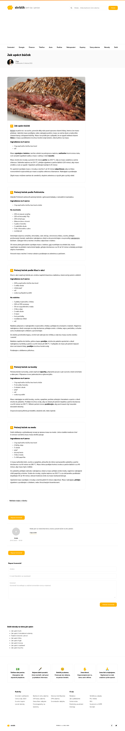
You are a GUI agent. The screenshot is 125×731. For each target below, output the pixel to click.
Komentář (13, 583)
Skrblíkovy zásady (96, 696)
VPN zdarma (55, 698)
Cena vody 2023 (20, 698)
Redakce (72, 696)
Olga (17, 61)
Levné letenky (20, 704)
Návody (107, 47)
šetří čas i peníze (32, 8)
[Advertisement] (62, 29)
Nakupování (71, 47)
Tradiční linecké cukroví (19, 636)
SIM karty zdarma (39, 698)
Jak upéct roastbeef (18, 645)
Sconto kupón (20, 701)
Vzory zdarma (95, 47)
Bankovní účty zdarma (40, 696)
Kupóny (82, 47)
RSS (91, 701)
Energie (21, 47)
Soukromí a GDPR (96, 704)
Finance (32, 47)
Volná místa (74, 701)
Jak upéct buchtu (17, 648)
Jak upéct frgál (16, 640)
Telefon (42, 47)
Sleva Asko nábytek (39, 701)
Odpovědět (33, 532)
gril (50, 245)
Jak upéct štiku (16, 638)
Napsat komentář (16, 517)
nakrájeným (75, 238)
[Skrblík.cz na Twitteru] (116, 725)
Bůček (12, 131)
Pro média (93, 698)
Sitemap (72, 707)
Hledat (113, 8)
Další (116, 47)
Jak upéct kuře (16, 631)
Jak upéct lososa (17, 643)
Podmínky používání (76, 704)
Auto (50, 47)
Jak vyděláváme (75, 698)
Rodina (59, 47)
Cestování (10, 47)
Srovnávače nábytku (58, 701)
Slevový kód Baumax (58, 696)
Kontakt (92, 707)
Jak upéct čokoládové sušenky (22, 633)
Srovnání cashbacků (22, 696)
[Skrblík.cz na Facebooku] (111, 725)
